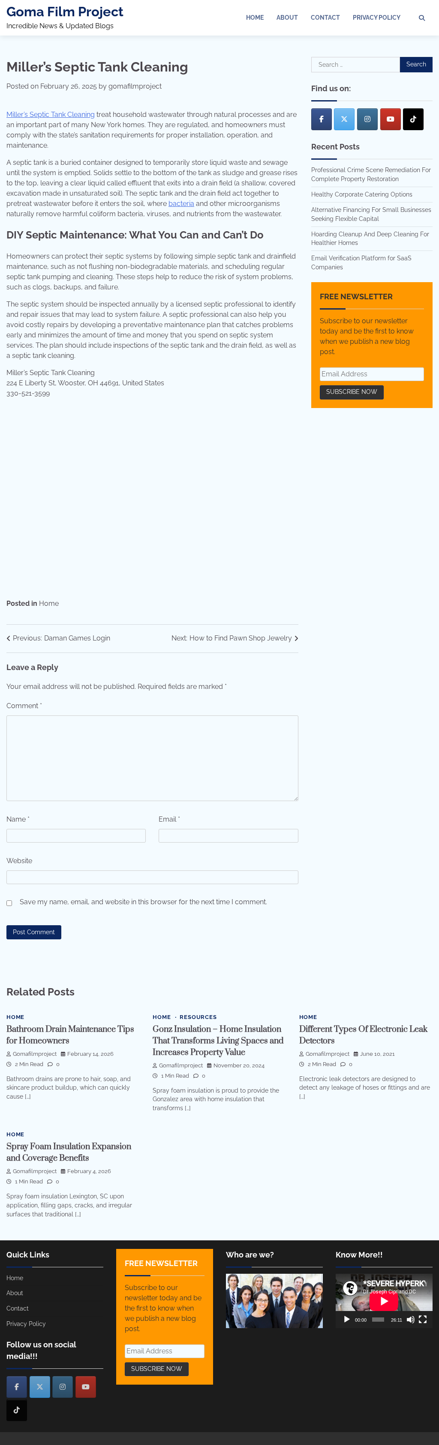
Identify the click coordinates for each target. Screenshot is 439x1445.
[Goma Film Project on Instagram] (367, 119)
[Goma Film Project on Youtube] (390, 119)
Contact (325, 17)
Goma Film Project (64, 11)
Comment (24, 706)
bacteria (181, 204)
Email (169, 819)
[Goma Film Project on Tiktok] (413, 119)
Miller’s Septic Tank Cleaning (50, 114)
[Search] (421, 18)
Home (255, 17)
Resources (198, 1017)
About (287, 17)
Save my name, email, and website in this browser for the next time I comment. (143, 902)
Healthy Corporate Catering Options (361, 194)
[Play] (347, 1319)
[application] (384, 1301)
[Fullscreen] (422, 1319)
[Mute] (410, 1319)
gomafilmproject (135, 86)
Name (18, 819)
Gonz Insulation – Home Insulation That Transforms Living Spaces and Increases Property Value (218, 1041)
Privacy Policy (376, 17)
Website (19, 861)
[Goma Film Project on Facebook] (321, 119)
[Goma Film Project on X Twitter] (344, 119)
